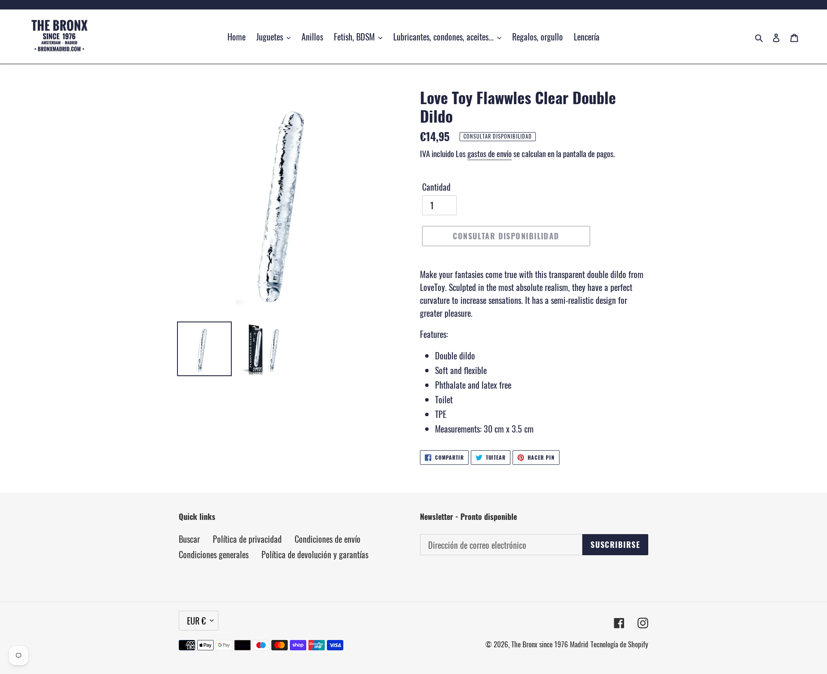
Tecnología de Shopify (619, 644)
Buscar (189, 538)
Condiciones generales (214, 554)
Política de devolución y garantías (314, 554)
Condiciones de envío (328, 538)
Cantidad (436, 186)
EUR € (196, 620)
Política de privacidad (247, 538)
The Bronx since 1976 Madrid (549, 644)
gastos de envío (489, 153)
